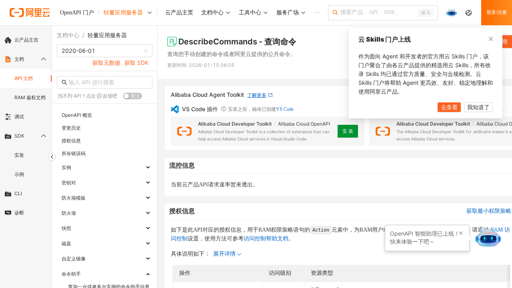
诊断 (19, 213)
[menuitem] (26, 40)
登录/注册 (496, 12)
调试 (19, 117)
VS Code (285, 109)
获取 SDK (136, 62)
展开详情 (224, 254)
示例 (19, 174)
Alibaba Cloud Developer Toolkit (235, 124)
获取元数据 (106, 62)
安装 (19, 155)
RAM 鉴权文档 (30, 97)
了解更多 (256, 95)
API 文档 (23, 78)
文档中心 (68, 35)
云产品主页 (26, 40)
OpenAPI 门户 (77, 13)
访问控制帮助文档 (266, 239)
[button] (460, 233)
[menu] (26, 126)
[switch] (132, 96)
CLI (18, 193)
